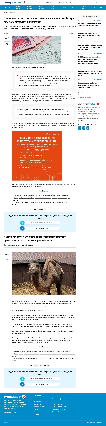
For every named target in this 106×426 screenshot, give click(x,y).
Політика (65, 7)
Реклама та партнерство (85, 95)
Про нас (83, 7)
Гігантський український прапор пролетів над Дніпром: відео (89, 35)
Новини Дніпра (17, 7)
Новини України (29, 7)
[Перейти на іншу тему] (94, 7)
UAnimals (40, 310)
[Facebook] (92, 2)
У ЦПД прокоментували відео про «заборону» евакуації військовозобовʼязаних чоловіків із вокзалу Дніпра (89, 60)
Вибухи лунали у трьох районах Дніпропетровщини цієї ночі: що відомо (90, 73)
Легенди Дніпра (53, 7)
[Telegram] (96, 2)
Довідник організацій (84, 97)
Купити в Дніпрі (57, 404)
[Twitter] (100, 2)
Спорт (72, 7)
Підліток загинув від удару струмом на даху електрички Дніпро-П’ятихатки (89, 85)
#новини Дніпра (42, 209)
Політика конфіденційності (60, 399)
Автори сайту (82, 100)
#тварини (46, 365)
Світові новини (41, 7)
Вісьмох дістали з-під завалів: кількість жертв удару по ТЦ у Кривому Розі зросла (42, 352)
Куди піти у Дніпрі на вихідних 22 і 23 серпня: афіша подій (89, 24)
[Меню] (5, 7)
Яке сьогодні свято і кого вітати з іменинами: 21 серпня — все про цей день (90, 47)
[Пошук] (88, 7)
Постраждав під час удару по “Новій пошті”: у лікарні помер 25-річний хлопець (41, 196)
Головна (10, 7)
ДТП (78, 7)
